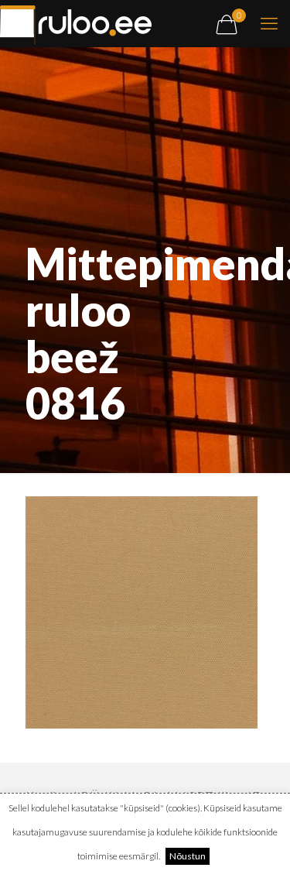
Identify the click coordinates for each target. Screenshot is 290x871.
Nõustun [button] (187, 856)
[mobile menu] (269, 23)
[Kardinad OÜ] (76, 23)
